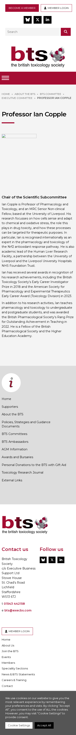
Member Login (57, 7)
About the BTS (12, 414)
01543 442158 (14, 604)
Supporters (10, 407)
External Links (12, 480)
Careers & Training (14, 680)
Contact (7, 686)
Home (6, 399)
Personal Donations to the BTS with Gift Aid (34, 465)
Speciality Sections (15, 668)
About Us (8, 645)
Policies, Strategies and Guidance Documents (26, 424)
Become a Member (22, 7)
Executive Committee (17, 98)
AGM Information (14, 449)
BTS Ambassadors (15, 442)
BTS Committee (50, 94)
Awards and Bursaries (17, 457)
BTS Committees (14, 434)
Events (6, 657)
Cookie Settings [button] (19, 725)
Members (8, 662)
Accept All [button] (44, 725)
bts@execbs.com (17, 610)
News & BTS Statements (18, 674)
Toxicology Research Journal (22, 472)
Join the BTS (10, 651)
